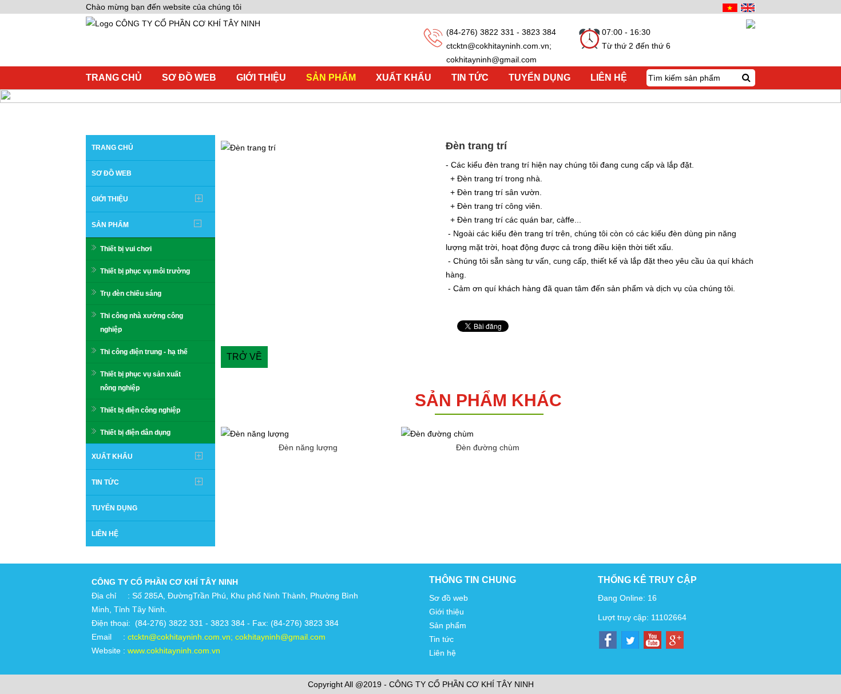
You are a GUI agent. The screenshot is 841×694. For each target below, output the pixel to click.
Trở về (244, 357)
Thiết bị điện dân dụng (135, 433)
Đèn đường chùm (487, 447)
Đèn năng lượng (308, 447)
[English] (746, 6)
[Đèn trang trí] (330, 147)
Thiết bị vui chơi (126, 249)
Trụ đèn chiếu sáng (130, 294)
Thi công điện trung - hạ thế (144, 352)
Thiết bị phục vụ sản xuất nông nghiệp (140, 381)
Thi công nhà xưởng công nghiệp (141, 323)
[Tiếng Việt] (728, 6)
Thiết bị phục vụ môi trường (145, 271)
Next (457, 147)
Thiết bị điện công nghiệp (140, 410)
